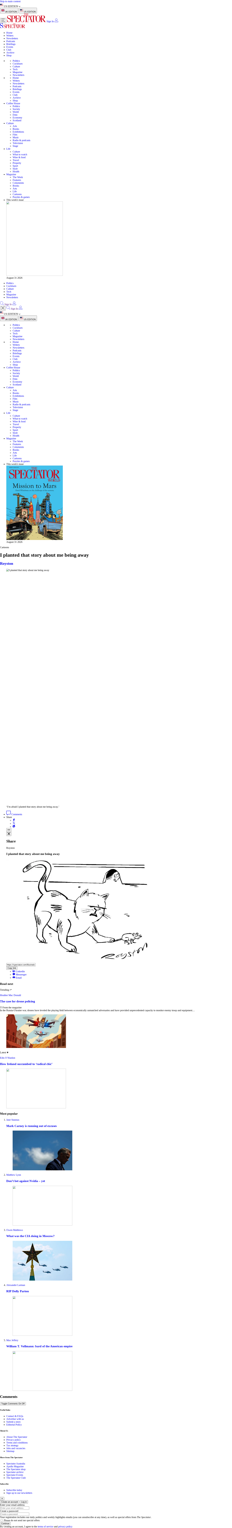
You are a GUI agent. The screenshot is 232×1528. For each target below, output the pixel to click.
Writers (9, 35)
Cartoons (17, 194)
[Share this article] (8, 830)
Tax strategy (12, 1445)
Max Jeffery (12, 1340)
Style (15, 168)
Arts (15, 126)
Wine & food (19, 157)
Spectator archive (15, 1472)
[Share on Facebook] (14, 820)
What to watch (20, 154)
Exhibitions (18, 131)
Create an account (9, 1502)
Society (16, 109)
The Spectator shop (16, 1469)
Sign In (50, 21)
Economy (17, 117)
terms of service (45, 1526)
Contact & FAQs (14, 1416)
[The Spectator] (27, 21)
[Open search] (2, 304)
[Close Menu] (3, 308)
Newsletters (12, 38)
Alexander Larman (15, 1285)
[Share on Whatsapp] (14, 826)
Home (9, 32)
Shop (9, 55)
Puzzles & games (21, 197)
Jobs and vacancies (15, 1448)
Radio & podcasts (21, 140)
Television (18, 143)
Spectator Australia (15, 1463)
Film (15, 134)
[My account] (56, 21)
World (16, 112)
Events (9, 47)
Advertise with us (15, 1419)
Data (15, 114)
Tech (15, 69)
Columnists (18, 183)
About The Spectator (16, 1437)
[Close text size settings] (8, 834)
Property (17, 163)
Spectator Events (14, 1475)
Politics (16, 60)
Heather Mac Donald (10, 995)
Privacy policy (13, 1439)
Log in (24, 1502)
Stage (15, 146)
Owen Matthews (14, 1230)
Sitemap (10, 1451)
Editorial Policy (14, 1424)
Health (16, 171)
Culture (16, 66)
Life (8, 148)
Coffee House (13, 103)
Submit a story (13, 1421)
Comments (16, 814)
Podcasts (10, 41)
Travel (16, 160)
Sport (15, 165)
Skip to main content (10, 1)
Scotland (17, 120)
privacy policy (65, 1526)
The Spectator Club (16, 1477)
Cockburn (18, 63)
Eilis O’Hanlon (7, 1057)
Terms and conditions (17, 1442)
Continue (5, 1523)
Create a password (9, 1511)
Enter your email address (12, 1505)
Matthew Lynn (13, 1174)
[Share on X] (14, 823)
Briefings (10, 44)
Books (16, 129)
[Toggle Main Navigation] (3, 20)
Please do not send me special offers (22, 1520)
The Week (18, 177)
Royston (6, 563)
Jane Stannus (12, 1119)
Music (16, 137)
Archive (10, 52)
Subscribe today (14, 1490)
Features (17, 180)
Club (8, 49)
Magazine (17, 72)
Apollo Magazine (15, 1466)
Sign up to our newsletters (19, 1493)
